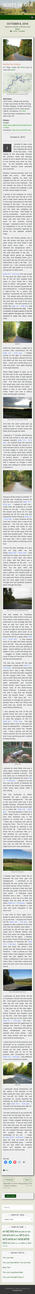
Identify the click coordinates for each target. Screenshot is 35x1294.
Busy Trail (6, 1267)
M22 (13, 1243)
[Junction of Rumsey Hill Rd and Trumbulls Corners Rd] (17, 481)
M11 (13, 1235)
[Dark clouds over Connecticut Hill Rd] (17, 407)
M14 (27, 1235)
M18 (20, 1239)
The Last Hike (8, 1258)
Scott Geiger (17, 4)
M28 (23, 1243)
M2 (8, 1231)
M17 (16, 1239)
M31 (29, 1243)
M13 (21, 1235)
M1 (4, 1231)
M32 (4, 1246)
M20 (5, 1243)
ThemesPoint (17, 1290)
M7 (26, 1232)
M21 (9, 1243)
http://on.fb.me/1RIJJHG (21, 130)
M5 (19, 1232)
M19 (26, 1239)
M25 (19, 1243)
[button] (32, 17)
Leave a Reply (10, 1196)
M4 (16, 1231)
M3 (12, 1231)
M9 (4, 1235)
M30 (26, 1243)
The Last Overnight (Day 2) (13, 1277)
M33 (6, 1246)
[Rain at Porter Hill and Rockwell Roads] (17, 598)
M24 (17, 1243)
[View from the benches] (17, 860)
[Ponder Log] (17, 752)
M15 (5, 1239)
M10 (8, 1235)
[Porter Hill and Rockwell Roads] (17, 980)
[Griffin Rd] (17, 332)
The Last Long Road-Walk (13, 1272)
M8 (29, 1232)
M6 (23, 1232)
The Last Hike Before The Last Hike (17, 1263)
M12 (17, 1235)
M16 (22, 67)
